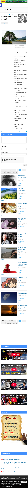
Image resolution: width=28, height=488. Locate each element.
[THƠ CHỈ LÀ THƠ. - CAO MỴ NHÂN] (9, 193)
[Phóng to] (3, 15)
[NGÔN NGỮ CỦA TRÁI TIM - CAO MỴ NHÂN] (9, 267)
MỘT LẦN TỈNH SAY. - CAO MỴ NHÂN (22, 220)
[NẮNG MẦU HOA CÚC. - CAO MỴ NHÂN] (9, 208)
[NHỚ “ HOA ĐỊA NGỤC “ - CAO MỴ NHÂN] (9, 238)
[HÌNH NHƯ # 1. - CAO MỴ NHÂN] (9, 180)
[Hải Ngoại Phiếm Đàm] (14, 1)
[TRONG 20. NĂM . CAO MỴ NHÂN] (9, 297)
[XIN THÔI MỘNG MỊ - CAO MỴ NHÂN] (9, 310)
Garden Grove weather (14, 344)
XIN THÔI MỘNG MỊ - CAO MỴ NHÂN (22, 307)
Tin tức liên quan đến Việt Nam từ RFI (12, 459)
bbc (4, 456)
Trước (11, 14)
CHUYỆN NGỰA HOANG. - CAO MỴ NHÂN (22, 249)
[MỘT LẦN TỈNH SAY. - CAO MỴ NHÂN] (9, 223)
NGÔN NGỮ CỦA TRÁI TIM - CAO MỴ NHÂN (22, 264)
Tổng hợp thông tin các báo (10, 471)
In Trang (1, 132)
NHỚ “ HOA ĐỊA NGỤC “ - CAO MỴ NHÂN (22, 234)
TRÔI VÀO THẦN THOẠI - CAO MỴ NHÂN (22, 279)
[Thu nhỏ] (1, 15)
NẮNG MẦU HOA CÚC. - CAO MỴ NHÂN (22, 205)
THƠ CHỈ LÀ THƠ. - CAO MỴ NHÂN (22, 190)
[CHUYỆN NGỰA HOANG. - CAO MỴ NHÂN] (9, 252)
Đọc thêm (19, 185)
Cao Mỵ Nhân (4, 23)
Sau (15, 14)
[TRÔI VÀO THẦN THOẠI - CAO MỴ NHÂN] (9, 282)
